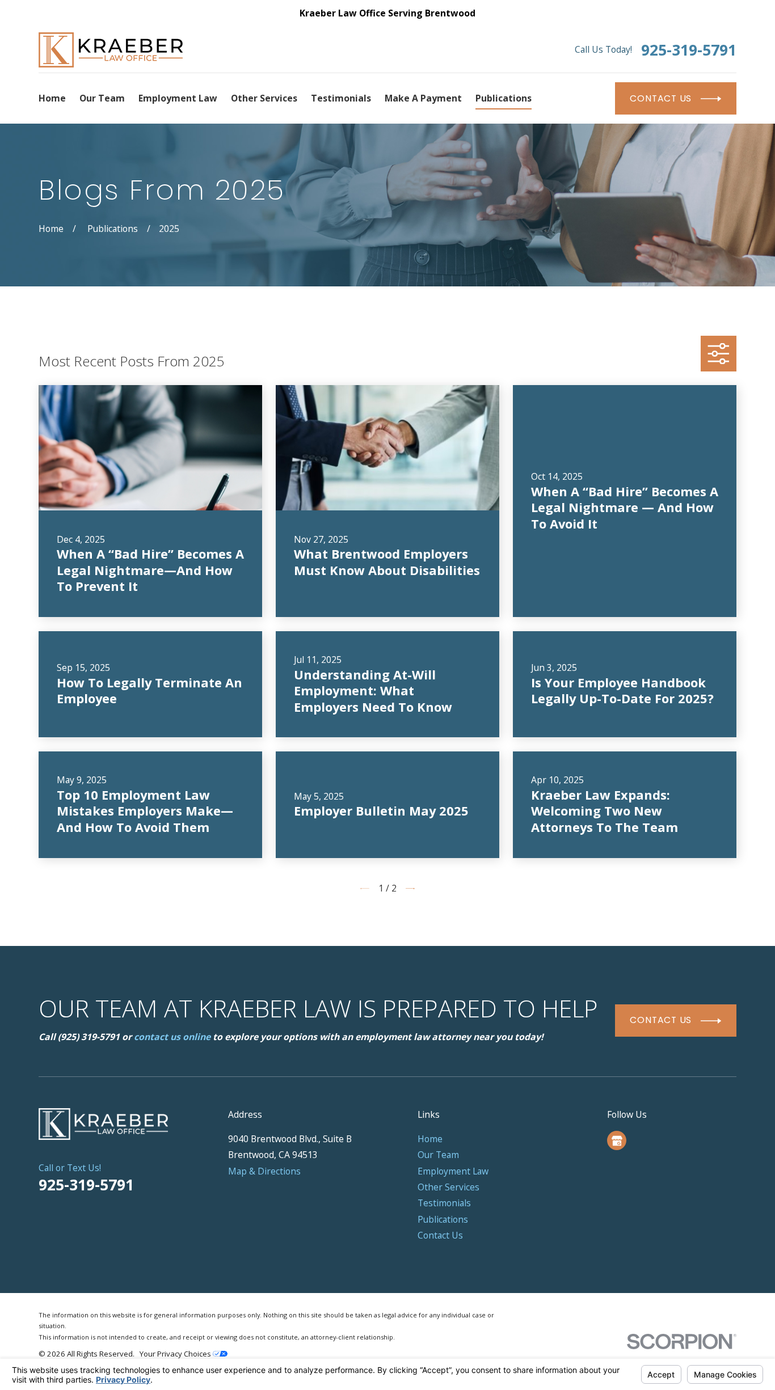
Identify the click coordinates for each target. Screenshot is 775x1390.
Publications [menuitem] (503, 98)
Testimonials (444, 1203)
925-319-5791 (688, 50)
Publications (443, 1219)
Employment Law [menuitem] (177, 98)
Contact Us (440, 1235)
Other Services (448, 1187)
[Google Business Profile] (617, 1140)
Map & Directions (264, 1171)
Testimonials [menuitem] (341, 98)
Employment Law (453, 1171)
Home (430, 1139)
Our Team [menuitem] (102, 98)
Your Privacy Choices (176, 1354)
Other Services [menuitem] (264, 98)
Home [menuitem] (52, 98)
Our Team (438, 1154)
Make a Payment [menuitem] (423, 98)
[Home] (111, 49)
